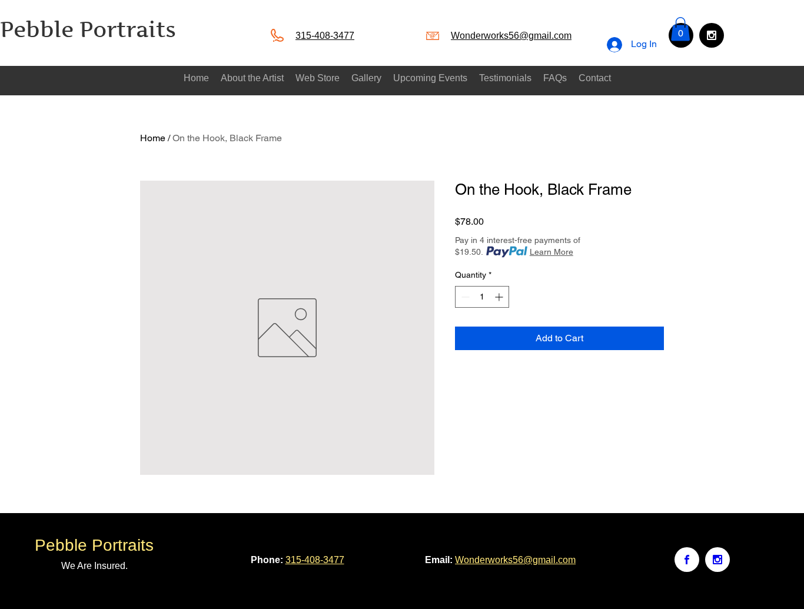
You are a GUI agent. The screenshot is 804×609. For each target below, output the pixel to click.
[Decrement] (464, 297)
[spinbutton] (482, 297)
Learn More (551, 252)
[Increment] (500, 297)
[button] (680, 29)
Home (152, 138)
